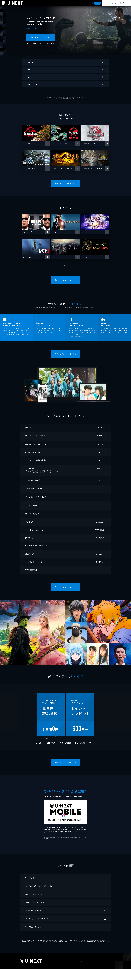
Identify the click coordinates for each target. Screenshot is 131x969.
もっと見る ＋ (65, 265)
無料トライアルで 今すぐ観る (116, 3)
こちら (53, 43)
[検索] (92, 3)
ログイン (98, 3)
